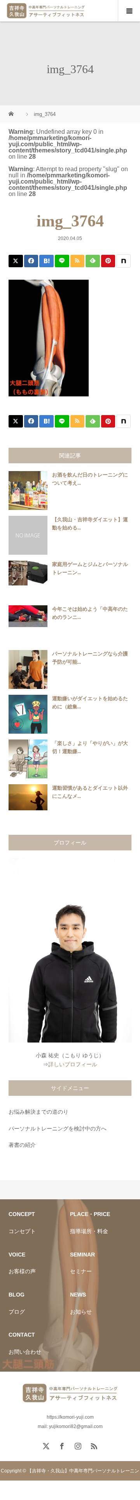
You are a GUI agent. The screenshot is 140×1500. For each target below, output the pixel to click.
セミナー (81, 1271)
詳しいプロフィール (72, 1064)
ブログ (17, 1312)
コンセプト (22, 1231)
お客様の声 (22, 1271)
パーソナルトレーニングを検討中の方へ (58, 1128)
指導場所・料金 (89, 1231)
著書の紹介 (22, 1145)
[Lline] (62, 261)
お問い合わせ (25, 1352)
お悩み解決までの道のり (38, 1112)
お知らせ (81, 1312)
